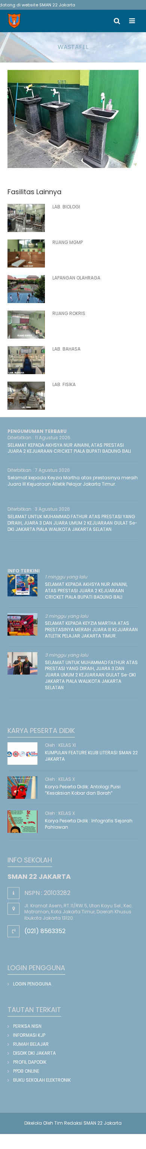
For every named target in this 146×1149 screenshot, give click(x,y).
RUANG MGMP (67, 242)
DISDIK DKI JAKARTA (34, 1053)
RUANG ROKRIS (68, 313)
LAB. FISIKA (64, 384)
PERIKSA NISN (27, 1026)
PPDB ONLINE (26, 1071)
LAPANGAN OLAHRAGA (76, 278)
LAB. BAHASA (66, 349)
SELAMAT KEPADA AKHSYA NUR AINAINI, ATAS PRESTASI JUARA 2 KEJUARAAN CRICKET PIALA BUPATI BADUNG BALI (69, 448)
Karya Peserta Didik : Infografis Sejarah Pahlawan (89, 824)
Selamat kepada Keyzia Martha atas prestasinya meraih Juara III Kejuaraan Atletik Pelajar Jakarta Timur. (72, 480)
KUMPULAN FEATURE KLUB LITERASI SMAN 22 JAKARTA (91, 755)
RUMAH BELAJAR (31, 1044)
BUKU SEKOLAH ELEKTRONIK (42, 1080)
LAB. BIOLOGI (66, 207)
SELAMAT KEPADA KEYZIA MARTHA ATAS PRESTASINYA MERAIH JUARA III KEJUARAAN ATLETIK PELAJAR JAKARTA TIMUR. (91, 629)
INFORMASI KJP (29, 1035)
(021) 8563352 (45, 931)
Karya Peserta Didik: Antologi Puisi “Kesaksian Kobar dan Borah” (83, 789)
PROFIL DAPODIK (29, 1062)
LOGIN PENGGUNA (32, 984)
